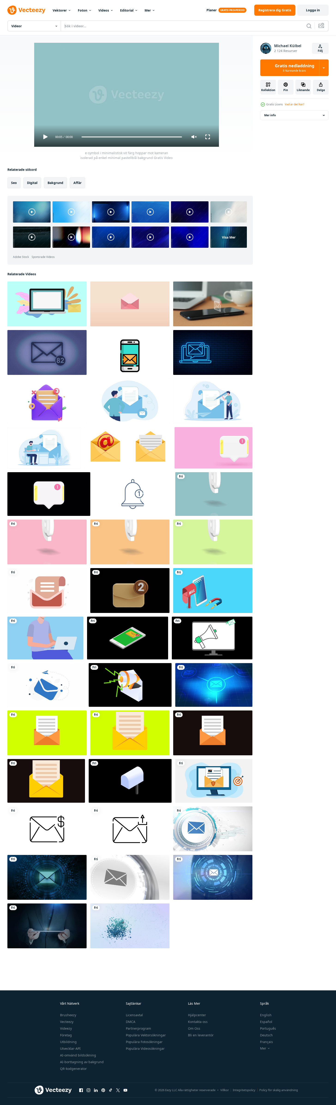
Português (268, 1028)
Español (266, 1021)
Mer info (270, 115)
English (266, 1015)
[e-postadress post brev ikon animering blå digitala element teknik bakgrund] (213, 685)
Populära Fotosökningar (144, 1042)
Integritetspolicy (244, 1090)
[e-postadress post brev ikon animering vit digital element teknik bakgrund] (212, 828)
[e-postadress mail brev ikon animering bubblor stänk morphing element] (130, 925)
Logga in (313, 10)
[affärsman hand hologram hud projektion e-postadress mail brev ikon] (47, 877)
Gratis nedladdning (294, 68)
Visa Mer (229, 237)
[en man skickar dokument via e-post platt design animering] (130, 401)
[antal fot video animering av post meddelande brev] (47, 590)
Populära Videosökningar (145, 1048)
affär (77, 183)
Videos (103, 10)
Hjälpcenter (197, 1015)
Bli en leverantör (201, 1035)
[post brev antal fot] (46, 685)
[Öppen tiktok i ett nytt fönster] (110, 1090)
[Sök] (309, 26)
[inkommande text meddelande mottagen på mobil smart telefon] (212, 304)
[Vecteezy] (26, 10)
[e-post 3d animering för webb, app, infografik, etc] (47, 401)
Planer (211, 10)
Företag (66, 1035)
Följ (320, 51)
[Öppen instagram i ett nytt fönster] (88, 1090)
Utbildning (68, 1042)
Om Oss (194, 1028)
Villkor (224, 1090)
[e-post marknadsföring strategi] (130, 685)
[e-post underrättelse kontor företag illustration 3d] (130, 590)
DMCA (130, 1021)
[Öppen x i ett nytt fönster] (118, 1090)
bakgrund (55, 183)
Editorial (126, 10)
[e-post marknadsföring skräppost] (212, 638)
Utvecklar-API (70, 1048)
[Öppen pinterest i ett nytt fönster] (103, 1090)
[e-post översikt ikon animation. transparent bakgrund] (47, 828)
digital (32, 183)
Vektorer (60, 10)
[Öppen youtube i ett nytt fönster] (125, 1090)
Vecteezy (66, 1021)
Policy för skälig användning (278, 1090)
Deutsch (266, 1035)
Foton (82, 10)
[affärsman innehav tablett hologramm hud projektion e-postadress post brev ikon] (47, 925)
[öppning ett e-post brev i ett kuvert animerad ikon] (150, 447)
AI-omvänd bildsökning (78, 1055)
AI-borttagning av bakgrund (82, 1062)
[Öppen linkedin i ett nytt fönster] (96, 1090)
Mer (148, 10)
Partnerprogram (138, 1028)
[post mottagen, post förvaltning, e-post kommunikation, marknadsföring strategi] (47, 304)
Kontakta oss (198, 1021)
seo (14, 183)
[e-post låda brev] (130, 781)
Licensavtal (134, 1015)
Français (266, 1042)
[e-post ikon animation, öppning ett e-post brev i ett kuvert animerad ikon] (105, 447)
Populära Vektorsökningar (146, 1035)
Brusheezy (68, 1015)
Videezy (66, 1028)
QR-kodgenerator (73, 1068)
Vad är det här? (294, 104)
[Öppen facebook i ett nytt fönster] (81, 1090)
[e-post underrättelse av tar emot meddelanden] (127, 638)
